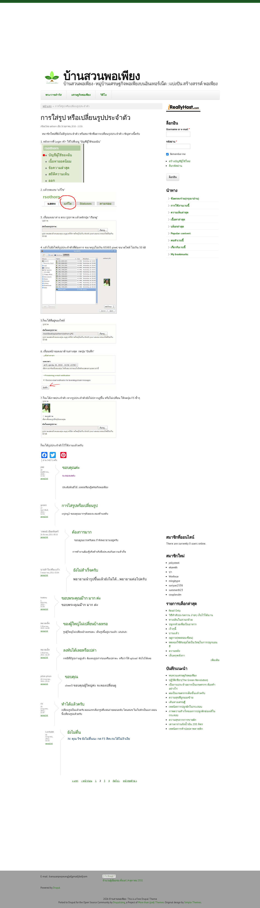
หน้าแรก (47, 106)
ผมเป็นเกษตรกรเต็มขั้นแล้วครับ (187, 693)
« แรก (75, 780)
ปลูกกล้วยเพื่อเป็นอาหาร (183, 624)
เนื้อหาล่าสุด (178, 219)
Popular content (181, 233)
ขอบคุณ (71, 676)
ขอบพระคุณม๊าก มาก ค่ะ (81, 598)
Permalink (44, 479)
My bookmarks (179, 254)
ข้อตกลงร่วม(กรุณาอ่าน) (185, 198)
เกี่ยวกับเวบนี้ (178, 247)
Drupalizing (119, 902)
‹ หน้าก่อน (86, 780)
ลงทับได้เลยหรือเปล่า (79, 650)
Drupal (56, 887)
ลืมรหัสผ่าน (175, 165)
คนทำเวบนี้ (177, 240)
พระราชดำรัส (53, 94)
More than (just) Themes (151, 902)
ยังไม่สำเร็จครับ (85, 570)
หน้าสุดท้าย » (130, 780)
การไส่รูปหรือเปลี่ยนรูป (79, 505)
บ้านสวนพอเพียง (101, 75)
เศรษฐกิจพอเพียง (81, 94)
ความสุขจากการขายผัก (182, 719)
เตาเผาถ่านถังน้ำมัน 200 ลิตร (186, 724)
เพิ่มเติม (215, 660)
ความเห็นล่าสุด (179, 212)
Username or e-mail (178, 129)
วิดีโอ (103, 94)
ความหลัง (174, 651)
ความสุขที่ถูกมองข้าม (181, 697)
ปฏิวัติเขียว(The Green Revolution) (188, 680)
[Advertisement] (130, 33)
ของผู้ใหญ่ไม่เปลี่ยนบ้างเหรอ (85, 623)
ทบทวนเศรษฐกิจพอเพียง (183, 675)
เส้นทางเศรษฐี (177, 702)
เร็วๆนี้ (172, 629)
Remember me (178, 154)
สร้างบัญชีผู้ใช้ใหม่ (179, 161)
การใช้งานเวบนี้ (180, 205)
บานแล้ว (174, 633)
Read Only (175, 610)
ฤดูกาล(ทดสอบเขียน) (181, 637)
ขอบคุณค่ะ (71, 467)
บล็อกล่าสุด (177, 226)
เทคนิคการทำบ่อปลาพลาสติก (186, 728)
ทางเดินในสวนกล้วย (181, 619)
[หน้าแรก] (52, 78)
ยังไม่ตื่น (74, 732)
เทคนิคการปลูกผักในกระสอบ (185, 706)
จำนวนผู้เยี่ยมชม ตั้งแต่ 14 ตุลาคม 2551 (123, 880)
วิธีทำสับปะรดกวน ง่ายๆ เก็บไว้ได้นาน (191, 615)
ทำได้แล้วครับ (72, 704)
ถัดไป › (116, 780)
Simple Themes (192, 902)
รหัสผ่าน (171, 141)
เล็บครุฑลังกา (177, 655)
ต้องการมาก (82, 532)
